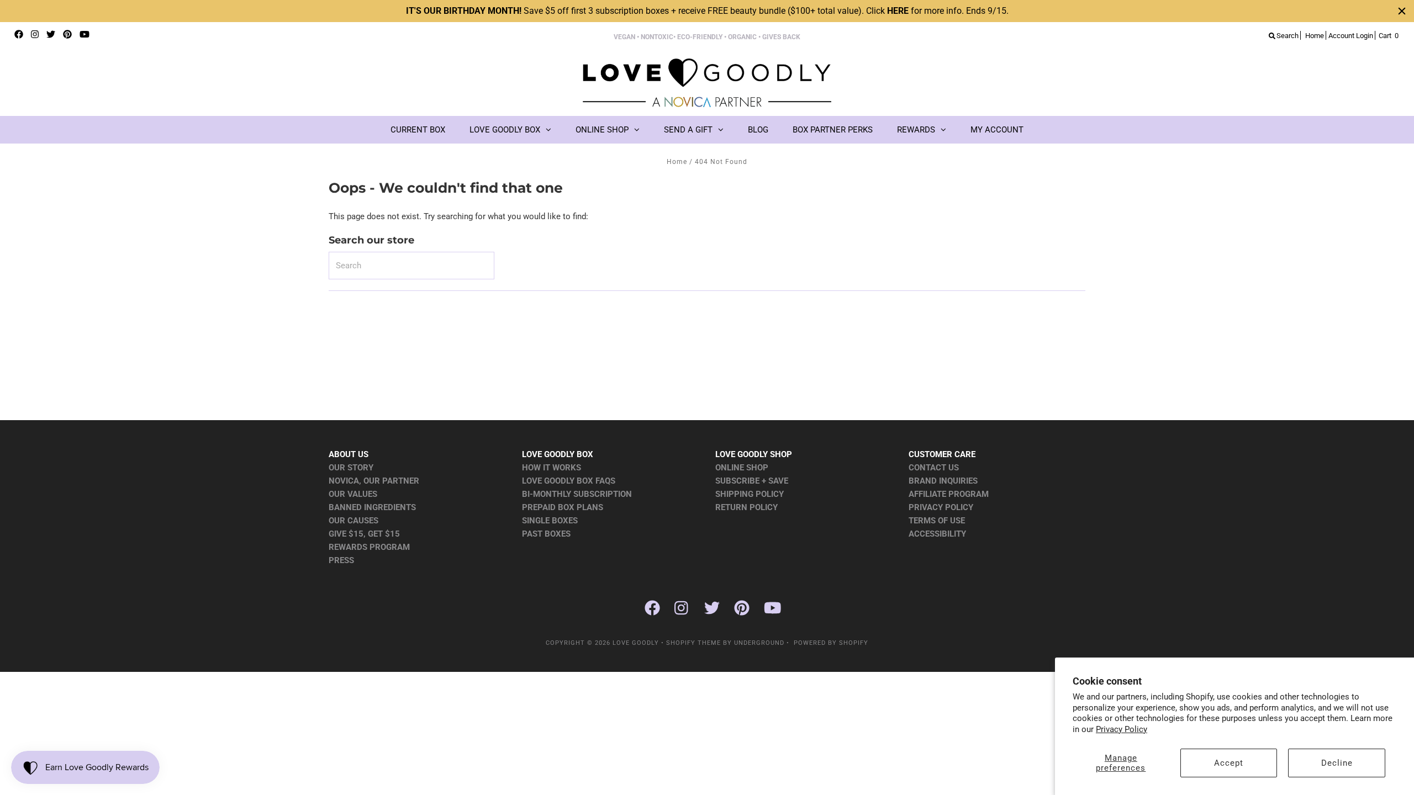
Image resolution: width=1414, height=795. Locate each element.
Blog (758, 130)
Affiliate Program (949, 494)
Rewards (916, 130)
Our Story (351, 468)
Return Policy (746, 507)
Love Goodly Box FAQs (568, 481)
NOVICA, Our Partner (374, 481)
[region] (707, 11)
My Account (996, 130)
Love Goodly (636, 642)
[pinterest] (67, 35)
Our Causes (353, 521)
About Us (348, 454)
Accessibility (937, 534)
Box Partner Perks (833, 130)
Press (341, 560)
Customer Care (942, 454)
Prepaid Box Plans (562, 507)
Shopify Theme (693, 642)
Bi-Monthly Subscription (577, 494)
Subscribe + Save (751, 481)
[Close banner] (1401, 11)
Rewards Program (369, 547)
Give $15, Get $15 (364, 534)
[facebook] (18, 35)
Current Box (418, 130)
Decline (1337, 763)
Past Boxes (546, 534)
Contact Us (934, 468)
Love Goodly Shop (753, 454)
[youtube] (84, 35)
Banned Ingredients (372, 507)
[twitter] (50, 35)
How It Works (551, 468)
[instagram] (35, 35)
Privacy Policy (1121, 729)
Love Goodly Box (504, 130)
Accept (1228, 763)
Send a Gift (688, 130)
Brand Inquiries (943, 481)
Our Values (353, 494)
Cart (1389, 35)
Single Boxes (550, 521)
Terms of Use (937, 521)
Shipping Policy (749, 494)
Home (677, 162)
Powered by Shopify (831, 642)
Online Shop (602, 130)
